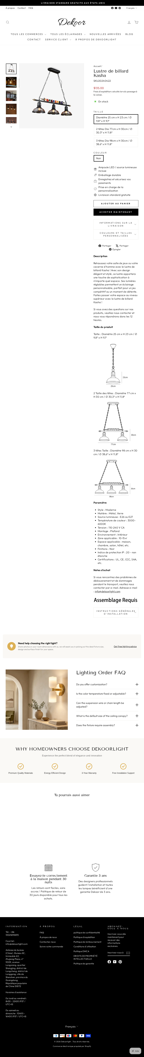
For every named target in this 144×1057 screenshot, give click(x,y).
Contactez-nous (48, 942)
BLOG (129, 34)
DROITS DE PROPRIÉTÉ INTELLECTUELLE (86, 957)
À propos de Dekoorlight (96, 39)
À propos (10, 8)
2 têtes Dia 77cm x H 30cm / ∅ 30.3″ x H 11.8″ (114, 130)
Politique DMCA (81, 951)
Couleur (100, 152)
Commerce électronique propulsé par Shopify (72, 1046)
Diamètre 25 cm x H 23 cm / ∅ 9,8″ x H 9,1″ (114, 119)
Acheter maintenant (115, 212)
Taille (99, 111)
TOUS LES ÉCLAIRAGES (66, 34)
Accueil (97, 66)
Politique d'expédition (84, 937)
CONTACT (34, 39)
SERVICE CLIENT (57, 39)
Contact (22, 8)
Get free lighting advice (125, 646)
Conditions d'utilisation (85, 946)
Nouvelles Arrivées (105, 34)
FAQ (31, 8)
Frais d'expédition (102, 91)
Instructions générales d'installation (115, 612)
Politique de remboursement (87, 942)
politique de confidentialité (87, 932)
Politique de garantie (84, 963)
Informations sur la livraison (116, 224)
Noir (98, 158)
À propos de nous (48, 937)
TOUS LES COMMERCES (27, 34)
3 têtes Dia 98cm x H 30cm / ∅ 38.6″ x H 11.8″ (114, 142)
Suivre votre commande (51, 946)
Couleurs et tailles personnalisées (116, 234)
